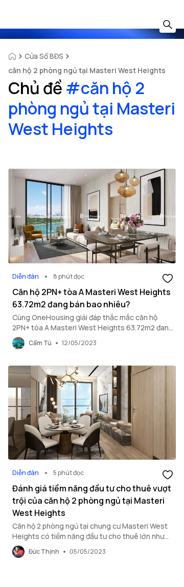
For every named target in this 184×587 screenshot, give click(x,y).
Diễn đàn (25, 276)
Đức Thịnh (44, 551)
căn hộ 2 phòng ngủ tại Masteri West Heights (87, 70)
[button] (167, 277)
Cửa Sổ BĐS (44, 56)
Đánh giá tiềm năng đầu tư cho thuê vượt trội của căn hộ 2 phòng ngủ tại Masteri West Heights (91, 500)
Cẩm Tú (40, 342)
